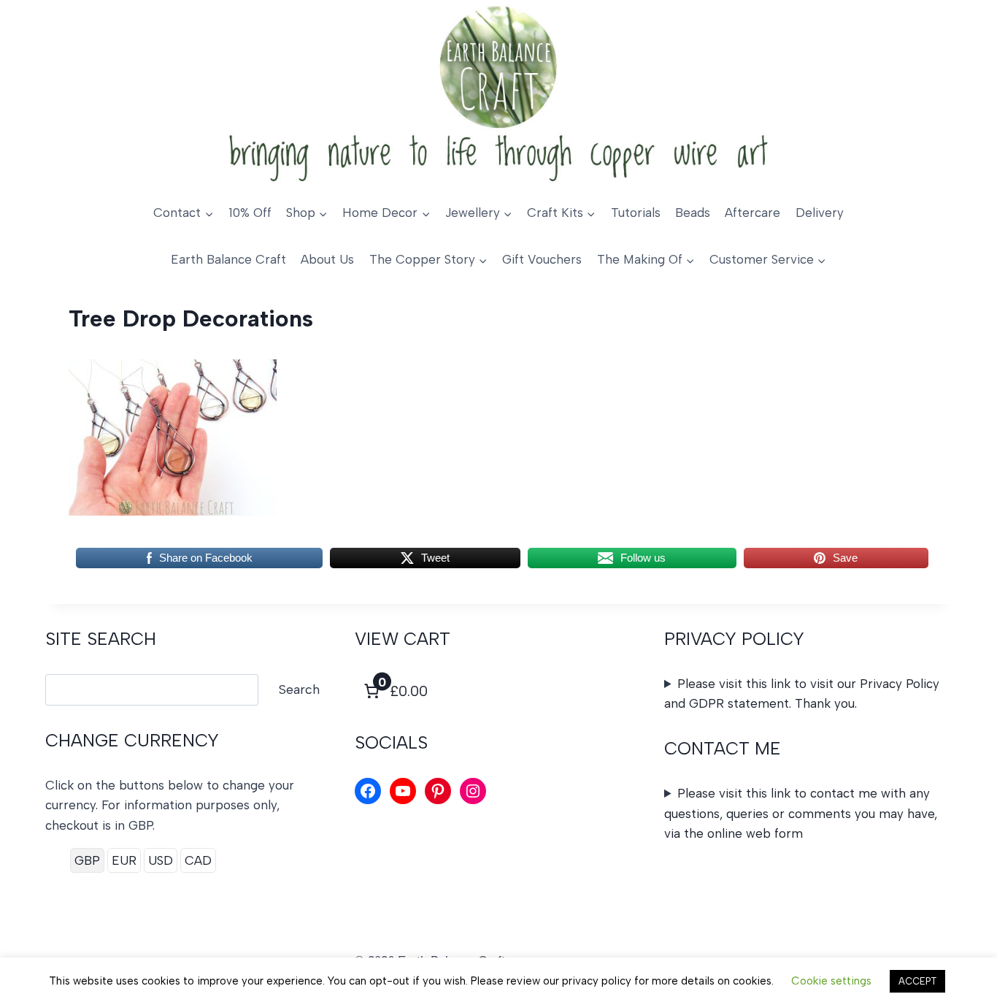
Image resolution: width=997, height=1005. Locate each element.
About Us (327, 259)
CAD (198, 860)
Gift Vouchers (542, 259)
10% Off (250, 212)
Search (299, 689)
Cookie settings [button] (831, 980)
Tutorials (636, 212)
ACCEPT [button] (917, 981)
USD (160, 860)
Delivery (820, 212)
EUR (124, 860)
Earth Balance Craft (228, 259)
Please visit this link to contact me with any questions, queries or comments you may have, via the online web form (800, 813)
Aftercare (752, 212)
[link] (394, 691)
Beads (692, 212)
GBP (87, 860)
